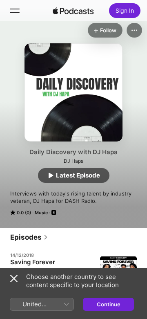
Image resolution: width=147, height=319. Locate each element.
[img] (73, 11)
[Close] (14, 278)
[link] (29, 237)
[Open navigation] (15, 11)
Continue (108, 304)
